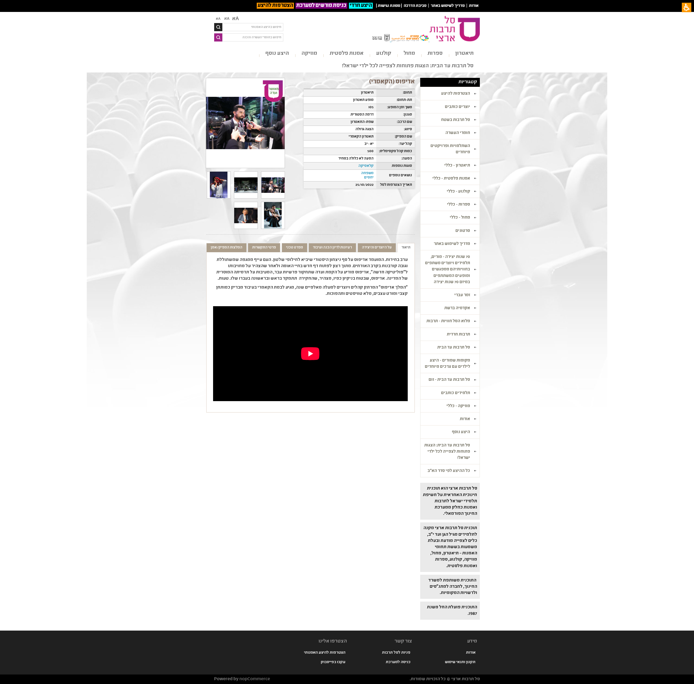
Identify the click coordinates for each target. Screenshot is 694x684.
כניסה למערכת (398, 662)
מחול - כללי (460, 217)
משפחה (367, 173)
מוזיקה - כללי (458, 406)
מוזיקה (309, 53)
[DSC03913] (246, 215)
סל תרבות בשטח (455, 120)
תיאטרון (464, 53)
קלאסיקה (366, 166)
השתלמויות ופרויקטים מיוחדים (450, 149)
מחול (409, 53)
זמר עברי (462, 295)
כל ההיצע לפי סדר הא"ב (449, 471)
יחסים (369, 177)
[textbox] (252, 27)
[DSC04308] (219, 185)
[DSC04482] (273, 215)
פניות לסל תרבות (396, 653)
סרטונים (462, 231)
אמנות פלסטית (347, 53)
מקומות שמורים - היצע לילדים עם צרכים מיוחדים (447, 363)
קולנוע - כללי (458, 191)
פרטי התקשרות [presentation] (264, 247)
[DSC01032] (273, 185)
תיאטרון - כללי (457, 165)
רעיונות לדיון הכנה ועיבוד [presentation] (332, 247)
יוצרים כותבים (457, 107)
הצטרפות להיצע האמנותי (324, 653)
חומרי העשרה (457, 133)
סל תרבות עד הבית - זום (449, 380)
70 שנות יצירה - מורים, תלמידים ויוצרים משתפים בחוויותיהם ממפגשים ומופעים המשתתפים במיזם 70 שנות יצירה (447, 270)
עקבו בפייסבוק (333, 662)
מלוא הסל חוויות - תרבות (448, 321)
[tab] (406, 247)
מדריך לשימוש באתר (448, 6)
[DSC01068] (246, 185)
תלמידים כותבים (455, 393)
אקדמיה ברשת (457, 308)
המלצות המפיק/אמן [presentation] (226, 247)
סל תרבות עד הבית (453, 347)
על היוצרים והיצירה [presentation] (377, 247)
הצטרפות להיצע (275, 6)
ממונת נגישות (389, 6)
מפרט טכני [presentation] (294, 247)
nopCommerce (254, 679)
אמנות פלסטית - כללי (451, 178)
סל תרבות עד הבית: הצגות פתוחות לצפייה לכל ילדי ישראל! (408, 66)
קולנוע (383, 53)
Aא (218, 19)
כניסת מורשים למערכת (321, 6)
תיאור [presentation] (405, 247)
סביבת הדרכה (415, 6)
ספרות (435, 53)
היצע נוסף (277, 53)
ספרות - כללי (458, 204)
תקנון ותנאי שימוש (460, 662)
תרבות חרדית (458, 334)
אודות (473, 6)
